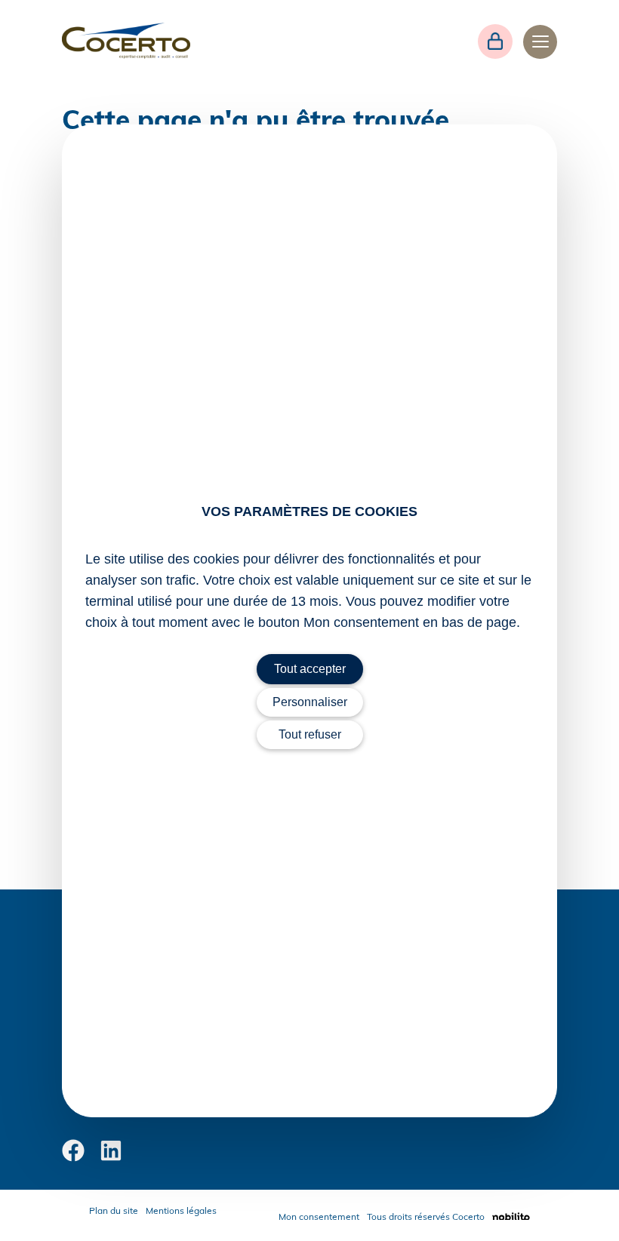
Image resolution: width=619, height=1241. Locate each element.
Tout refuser (310, 734)
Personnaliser (310, 702)
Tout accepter (310, 668)
